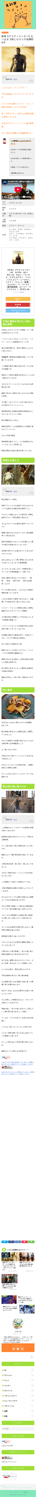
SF (18, 1370)
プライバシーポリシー (14, 1492)
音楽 (18, 1416)
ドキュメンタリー (18, 1396)
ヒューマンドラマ (18, 1401)
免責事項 (25, 1492)
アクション (5, 32)
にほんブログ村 (7, 1445)
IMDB (15, 79)
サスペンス (18, 1390)
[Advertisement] (18, 1156)
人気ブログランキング (9, 1462)
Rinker (22, 292)
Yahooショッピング (18, 310)
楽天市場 (18, 304)
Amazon (18, 299)
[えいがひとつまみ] (18, 27)
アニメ (18, 1380)
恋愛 (18, 1411)
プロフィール (18, 1406)
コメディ (18, 1385)
